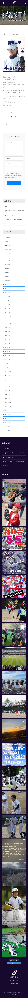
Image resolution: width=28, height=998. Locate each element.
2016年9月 (7, 410)
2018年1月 (7, 359)
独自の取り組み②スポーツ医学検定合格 (15, 219)
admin (6, 20)
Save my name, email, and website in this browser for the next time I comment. (13, 175)
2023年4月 (7, 241)
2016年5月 (7, 422)
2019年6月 (7, 300)
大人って (7, 206)
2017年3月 (7, 399)
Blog (12, 20)
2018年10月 (8, 324)
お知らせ (17, 20)
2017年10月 (8, 371)
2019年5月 (7, 304)
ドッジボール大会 (9, 215)
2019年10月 (8, 284)
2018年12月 (8, 316)
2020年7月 (7, 273)
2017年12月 (8, 363)
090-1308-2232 (14, 980)
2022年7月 (7, 253)
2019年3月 (7, 312)
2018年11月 (8, 320)
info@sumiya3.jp (14, 983)
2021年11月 (8, 257)
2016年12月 (8, 402)
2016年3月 (7, 430)
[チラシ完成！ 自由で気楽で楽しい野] (14, 562)
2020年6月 (8, 276)
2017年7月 (7, 383)
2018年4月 (7, 347)
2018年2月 (7, 355)
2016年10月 (8, 406)
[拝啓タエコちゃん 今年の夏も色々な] (14, 730)
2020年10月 (8, 265)
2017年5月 (7, 391)
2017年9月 (7, 375)
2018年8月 (7, 332)
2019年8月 (7, 292)
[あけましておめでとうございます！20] (14, 658)
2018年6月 (7, 339)
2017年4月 (7, 395)
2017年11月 (7, 367)
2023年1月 (7, 245)
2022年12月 (8, 249)
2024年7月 (7, 237)
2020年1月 (7, 280)
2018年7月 (7, 336)
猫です (6, 223)
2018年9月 (7, 328)
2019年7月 (7, 296)
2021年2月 (7, 261)
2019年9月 (7, 288)
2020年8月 (7, 269)
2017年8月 (7, 379)
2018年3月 (7, 351)
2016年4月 (7, 426)
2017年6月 (7, 387)
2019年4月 (7, 308)
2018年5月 (7, 343)
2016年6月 (7, 418)
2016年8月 (7, 414)
